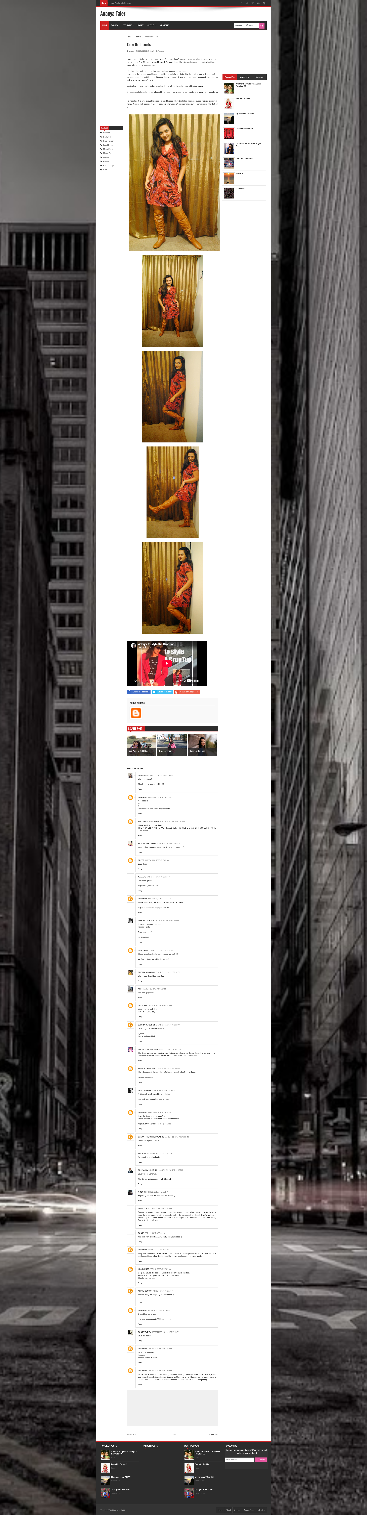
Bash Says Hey (153, 959)
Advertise (151, 25)
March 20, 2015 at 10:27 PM (158, 877)
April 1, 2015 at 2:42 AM (155, 1233)
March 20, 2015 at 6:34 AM (168, 844)
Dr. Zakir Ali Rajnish (148, 1170)
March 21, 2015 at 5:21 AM (159, 899)
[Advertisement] (214, 13)
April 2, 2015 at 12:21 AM (160, 1269)
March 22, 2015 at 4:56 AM (168, 1069)
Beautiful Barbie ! (119, 1464)
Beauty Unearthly (147, 844)
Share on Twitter (164, 692)
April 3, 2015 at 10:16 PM (159, 1310)
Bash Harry (144, 950)
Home (104, 25)
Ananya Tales (113, 14)
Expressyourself (145, 932)
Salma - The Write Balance (151, 1137)
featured (107, 137)
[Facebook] (241, 3)
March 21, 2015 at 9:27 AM (169, 1025)
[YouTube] (258, 3)
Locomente (143, 1269)
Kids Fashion (108, 141)
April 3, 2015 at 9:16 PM (163, 1291)
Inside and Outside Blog (148, 1036)
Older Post (213, 1434)
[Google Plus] (252, 3)
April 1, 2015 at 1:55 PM (158, 1250)
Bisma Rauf (143, 775)
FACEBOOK (171, 828)
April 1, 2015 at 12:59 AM (161, 1209)
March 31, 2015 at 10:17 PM (171, 1170)
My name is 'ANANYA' (120, 1477)
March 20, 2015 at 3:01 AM (159, 797)
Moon (140, 1192)
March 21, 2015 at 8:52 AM (154, 989)
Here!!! (161, 784)
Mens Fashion (109, 149)
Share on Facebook (141, 692)
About (228, 1510)
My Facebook (143, 937)
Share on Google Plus (189, 692)
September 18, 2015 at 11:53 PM (165, 1332)
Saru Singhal (144, 1090)
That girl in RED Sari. (120, 1489)
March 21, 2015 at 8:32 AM (169, 972)
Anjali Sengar (145, 1291)
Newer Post (131, 1434)
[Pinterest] (264, 3)
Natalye (142, 877)
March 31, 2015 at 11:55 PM (156, 1192)
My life (106, 157)
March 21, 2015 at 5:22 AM (167, 921)
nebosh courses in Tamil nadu (183, 1379)
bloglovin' (165, 959)
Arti (140, 989)
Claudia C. (143, 1006)
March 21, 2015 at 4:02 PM (170, 1049)
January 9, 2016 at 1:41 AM (160, 1371)
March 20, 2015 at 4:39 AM (173, 822)
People (106, 161)
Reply (140, 789)
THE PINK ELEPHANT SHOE (151, 828)
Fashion (114, 25)
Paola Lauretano (146, 921)
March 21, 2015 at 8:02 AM (162, 950)
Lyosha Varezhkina (147, 1025)
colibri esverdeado (148, 1049)
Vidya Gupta (144, 1209)
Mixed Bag (107, 153)
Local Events (128, 25)
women (106, 170)
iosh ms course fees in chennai (158, 1379)
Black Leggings (117, 3)
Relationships (108, 166)
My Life (140, 25)
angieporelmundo (147, 1069)
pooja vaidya (144, 1332)
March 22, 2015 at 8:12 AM (159, 1112)
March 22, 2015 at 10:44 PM (177, 1137)
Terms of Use (249, 1510)
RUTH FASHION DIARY (147, 972)
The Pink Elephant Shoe (149, 822)
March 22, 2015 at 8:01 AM (163, 1090)
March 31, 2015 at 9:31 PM (161, 1154)
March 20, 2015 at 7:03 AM (157, 860)
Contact (237, 1510)
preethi (142, 860)
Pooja (141, 1233)
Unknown (142, 797)
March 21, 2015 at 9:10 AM (160, 1006)
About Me (164, 25)
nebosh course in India (147, 1358)
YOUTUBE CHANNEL (188, 828)
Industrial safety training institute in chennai (171, 1377)
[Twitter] (247, 3)
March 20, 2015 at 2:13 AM (161, 775)
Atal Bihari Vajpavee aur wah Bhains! (154, 1179)
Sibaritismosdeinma (146, 1077)
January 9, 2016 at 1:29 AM (160, 1349)
